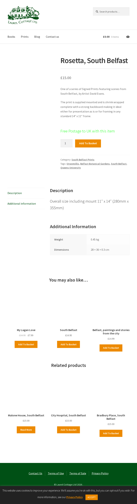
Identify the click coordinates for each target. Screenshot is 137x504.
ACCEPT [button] (92, 497)
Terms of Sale (77, 473)
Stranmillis (73, 163)
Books (11, 36)
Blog (37, 36)
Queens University (70, 167)
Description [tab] (14, 193)
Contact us (52, 36)
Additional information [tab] (21, 203)
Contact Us (35, 473)
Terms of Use (56, 473)
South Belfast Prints (83, 159)
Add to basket (88, 143)
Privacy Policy (100, 473)
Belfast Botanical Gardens (95, 163)
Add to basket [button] (26, 344)
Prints (25, 36)
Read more (26, 429)
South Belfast (118, 163)
